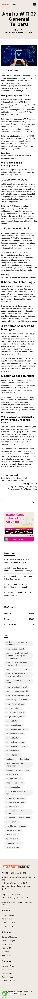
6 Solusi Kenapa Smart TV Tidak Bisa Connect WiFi (17, 594)
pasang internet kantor (15, 802)
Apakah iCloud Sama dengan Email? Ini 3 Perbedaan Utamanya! (18, 569)
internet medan (12, 751)
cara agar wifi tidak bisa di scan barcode (17, 663)
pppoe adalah (12, 822)
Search (33, 502)
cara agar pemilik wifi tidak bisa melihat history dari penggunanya (17, 655)
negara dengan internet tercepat (16, 792)
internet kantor (12, 738)
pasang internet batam (15, 798)
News (6, 619)
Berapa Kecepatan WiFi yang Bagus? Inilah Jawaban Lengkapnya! (16, 157)
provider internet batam (16, 826)
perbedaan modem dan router (16, 812)
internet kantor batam (15, 742)
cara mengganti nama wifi (17, 691)
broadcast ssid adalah (15, 649)
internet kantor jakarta (15, 746)
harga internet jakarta (15, 717)
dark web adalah (13, 708)
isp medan (24, 759)
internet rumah (9, 454)
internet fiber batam (14, 734)
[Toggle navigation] (34, 4)
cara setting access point (16, 700)
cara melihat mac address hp (18, 669)
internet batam (12, 721)
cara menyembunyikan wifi (17, 695)
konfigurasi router (13, 779)
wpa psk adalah (12, 847)
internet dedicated (13, 725)
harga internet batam (15, 712)
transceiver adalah (14, 843)
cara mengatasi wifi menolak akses (18, 681)
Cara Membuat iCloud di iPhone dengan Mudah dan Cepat (17, 561)
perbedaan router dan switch (18, 818)
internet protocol (13, 755)
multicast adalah (13, 787)
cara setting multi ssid (15, 704)
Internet (7, 614)
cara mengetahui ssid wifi (16, 687)
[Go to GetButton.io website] (5, 997)
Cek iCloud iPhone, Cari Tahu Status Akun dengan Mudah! (16, 585)
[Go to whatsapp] (4, 993)
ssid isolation (11, 835)
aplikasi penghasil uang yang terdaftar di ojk (18, 643)
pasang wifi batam (14, 807)
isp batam (10, 759)
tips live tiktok (12, 839)
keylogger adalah (13, 774)
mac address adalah (14, 783)
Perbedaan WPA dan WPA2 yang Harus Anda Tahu (18, 277)
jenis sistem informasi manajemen (15, 764)
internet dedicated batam (16, 729)
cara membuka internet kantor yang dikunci (16, 674)
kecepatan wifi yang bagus (17, 770)
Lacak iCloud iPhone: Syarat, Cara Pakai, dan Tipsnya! (18, 577)
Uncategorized (10, 624)
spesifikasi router (13, 830)
